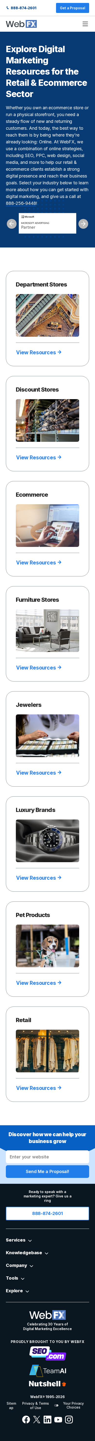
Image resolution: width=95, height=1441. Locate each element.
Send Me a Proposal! (47, 1171)
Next (83, 224)
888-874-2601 (23, 8)
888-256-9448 (21, 203)
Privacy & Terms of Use (35, 1405)
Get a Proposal (72, 8)
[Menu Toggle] (85, 24)
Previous (12, 224)
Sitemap (11, 1405)
